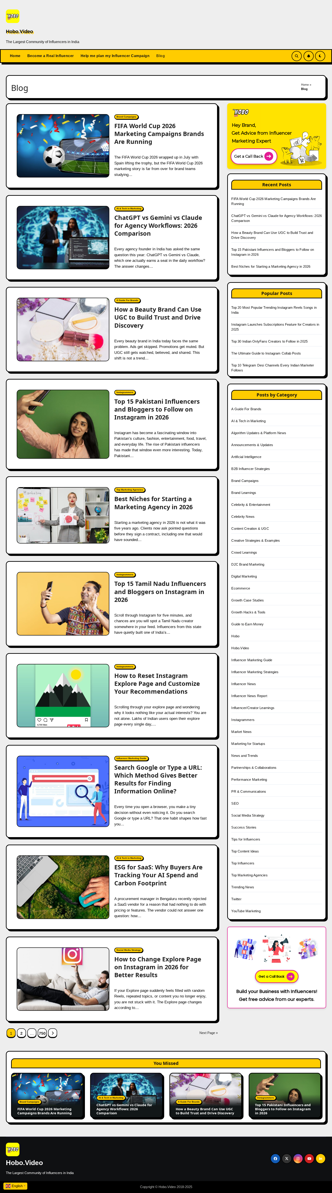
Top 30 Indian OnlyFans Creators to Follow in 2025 (269, 341)
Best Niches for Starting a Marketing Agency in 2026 (153, 503)
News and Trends (244, 756)
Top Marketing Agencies (130, 489)
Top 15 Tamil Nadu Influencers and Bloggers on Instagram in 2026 (160, 591)
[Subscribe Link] (309, 56)
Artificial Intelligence (246, 457)
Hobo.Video (19, 31)
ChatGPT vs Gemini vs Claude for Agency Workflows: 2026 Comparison (158, 225)
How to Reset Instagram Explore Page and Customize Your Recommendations (157, 683)
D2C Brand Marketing (247, 564)
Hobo (235, 636)
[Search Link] (297, 56)
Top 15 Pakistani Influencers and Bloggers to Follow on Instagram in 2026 (157, 409)
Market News (241, 732)
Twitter (236, 899)
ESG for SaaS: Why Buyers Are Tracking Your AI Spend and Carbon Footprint (158, 875)
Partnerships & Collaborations (253, 767)
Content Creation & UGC (250, 528)
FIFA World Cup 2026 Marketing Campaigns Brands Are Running (159, 134)
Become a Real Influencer (50, 56)
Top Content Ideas (245, 851)
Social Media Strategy (129, 950)
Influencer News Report (249, 696)
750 (42, 1033)
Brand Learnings (243, 493)
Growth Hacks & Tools (248, 612)
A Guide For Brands (127, 300)
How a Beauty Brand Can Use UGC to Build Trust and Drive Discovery (157, 317)
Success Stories (243, 827)
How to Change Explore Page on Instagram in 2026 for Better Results (157, 967)
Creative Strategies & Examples (255, 540)
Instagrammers (125, 392)
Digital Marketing (244, 576)
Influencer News (243, 684)
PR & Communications (248, 791)
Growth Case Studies (247, 600)
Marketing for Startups (248, 744)
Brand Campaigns (126, 116)
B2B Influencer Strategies (250, 469)
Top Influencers (242, 863)
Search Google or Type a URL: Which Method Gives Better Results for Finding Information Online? (158, 779)
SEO (235, 803)
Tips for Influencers (245, 839)
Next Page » (208, 1033)
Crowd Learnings (244, 552)
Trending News (242, 887)
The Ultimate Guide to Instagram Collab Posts (266, 353)
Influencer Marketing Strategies (254, 672)
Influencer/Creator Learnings (252, 708)
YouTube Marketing (245, 911)
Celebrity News (243, 516)
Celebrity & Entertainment (250, 505)
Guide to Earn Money (247, 624)
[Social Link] (275, 1159)
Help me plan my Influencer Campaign (115, 56)
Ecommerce (240, 588)
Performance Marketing (249, 779)
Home (15, 56)
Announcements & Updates (252, 445)
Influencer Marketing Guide (131, 758)
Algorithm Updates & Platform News (258, 433)
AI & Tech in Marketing (129, 208)
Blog (160, 56)
